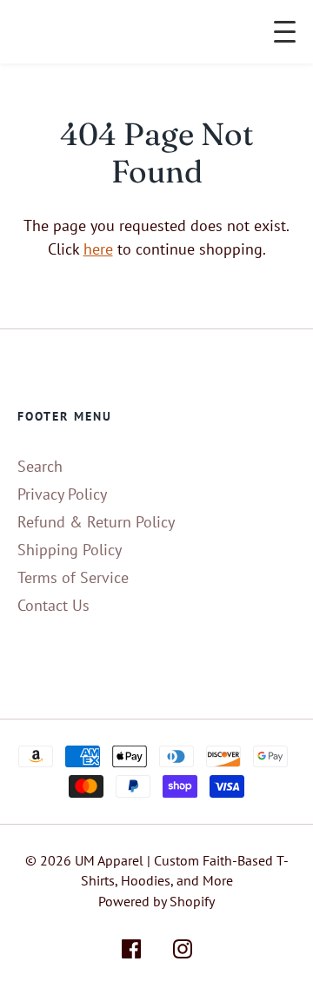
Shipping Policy (69, 550)
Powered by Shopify (156, 901)
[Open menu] (284, 32)
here (98, 249)
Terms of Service (73, 577)
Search (40, 466)
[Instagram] (182, 952)
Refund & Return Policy (96, 522)
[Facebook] (131, 952)
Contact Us (53, 605)
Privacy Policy (62, 494)
